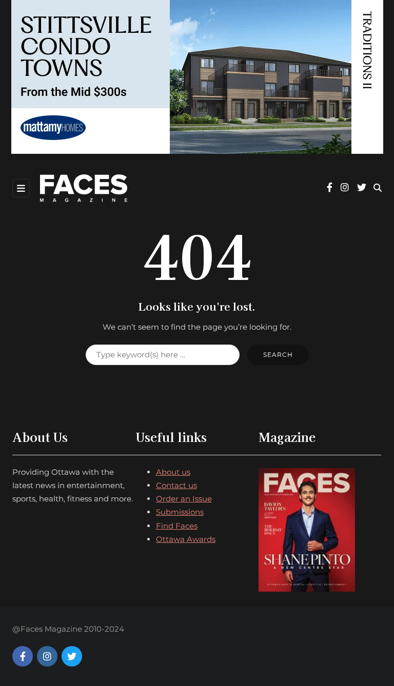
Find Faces (177, 526)
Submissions (180, 512)
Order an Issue (184, 498)
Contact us (176, 485)
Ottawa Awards (185, 539)
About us (173, 472)
